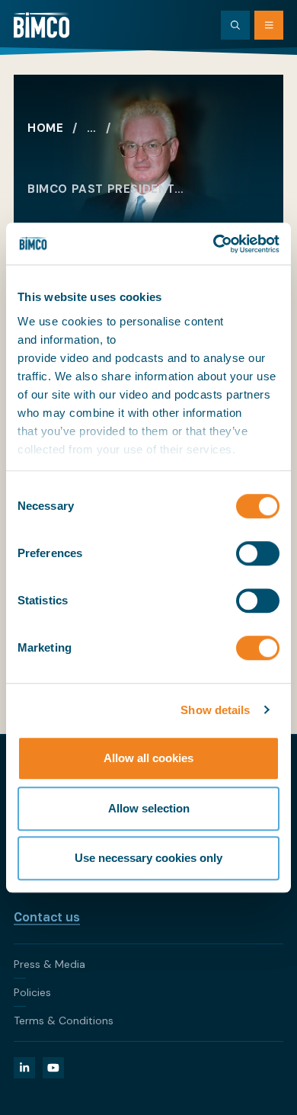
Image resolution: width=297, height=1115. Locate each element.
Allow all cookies (148, 757)
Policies (32, 992)
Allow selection (149, 808)
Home (45, 128)
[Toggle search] (235, 25)
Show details (215, 709)
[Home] (41, 25)
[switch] (257, 553)
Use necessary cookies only (148, 857)
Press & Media (49, 964)
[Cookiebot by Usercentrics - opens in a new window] (213, 244)
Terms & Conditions (63, 1020)
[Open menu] (268, 25)
